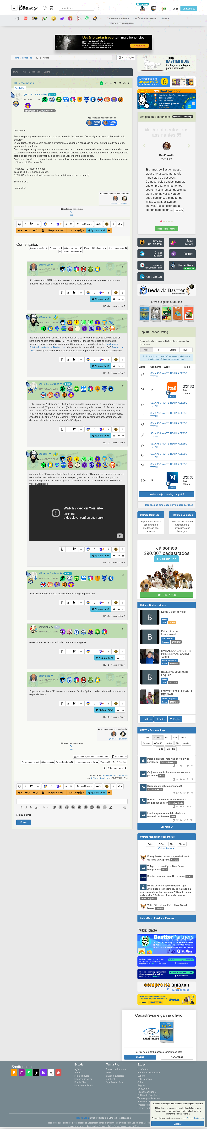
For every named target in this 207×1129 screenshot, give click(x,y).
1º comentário (106, 762)
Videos (148, 719)
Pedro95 (45, 626)
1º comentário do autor (94, 248)
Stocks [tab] (186, 743)
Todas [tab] (150, 844)
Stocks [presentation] (173, 349)
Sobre (140, 1082)
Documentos (34, 71)
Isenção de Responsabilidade (146, 1090)
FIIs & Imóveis (81, 1075)
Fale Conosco (144, 1078)
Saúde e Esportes (115, 1075)
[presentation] (21, 807)
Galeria (47, 71)
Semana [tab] (157, 737)
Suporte (141, 1075)
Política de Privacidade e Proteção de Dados (150, 1103)
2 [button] (25, 224)
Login (176, 8)
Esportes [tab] (171, 748)
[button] (14, 7)
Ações (77, 1069)
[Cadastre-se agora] (104, 43)
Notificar (122, 762)
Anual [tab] (183, 737)
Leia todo (178, 210)
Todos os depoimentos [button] (167, 228)
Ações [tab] (169, 743)
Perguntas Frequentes (148, 1072)
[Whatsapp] (29, 1072)
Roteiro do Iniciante (116, 1069)
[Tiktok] (36, 1072)
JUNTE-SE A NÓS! (166, 594)
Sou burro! (25, 814)
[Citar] (109, 230)
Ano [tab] (175, 737)
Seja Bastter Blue (115, 1082)
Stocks (77, 1072)
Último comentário (117, 248)
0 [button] (38, 224)
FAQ (24, 71)
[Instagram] (22, 1072)
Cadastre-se (189, 8)
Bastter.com (82, 1117)
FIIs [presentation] (159, 349)
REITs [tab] (160, 748)
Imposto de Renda (83, 1085)
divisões (190, 268)
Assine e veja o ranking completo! (166, 494)
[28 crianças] (142, 9)
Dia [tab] (147, 737)
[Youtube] (58, 1072)
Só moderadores (72, 248)
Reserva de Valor (83, 1078)
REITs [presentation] (186, 349)
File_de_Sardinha (35, 94)
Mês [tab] (167, 737)
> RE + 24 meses (120, 775)
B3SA (172, 487)
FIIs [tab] (177, 743)
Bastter (45, 317)
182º (53, 94)
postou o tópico (168, 858)
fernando (46, 264)
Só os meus (55, 248)
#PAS (108, 1072)
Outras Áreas (165, 848)
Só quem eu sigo (38, 248)
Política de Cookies (195, 1118)
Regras (141, 1085)
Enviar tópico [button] (121, 756)
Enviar (23, 822)
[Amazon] (14, 1072)
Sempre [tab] (146, 743)
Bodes (161, 719)
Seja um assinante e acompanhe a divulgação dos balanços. (150, 526)
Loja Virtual (143, 1069)
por (170, 762)
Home (16, 57)
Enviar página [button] (127, 57)
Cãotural (110, 1078)
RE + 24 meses (24, 83)
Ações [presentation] (146, 349)
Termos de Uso (145, 1107)
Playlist (176, 719)
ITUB (172, 396)
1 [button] (68, 429)
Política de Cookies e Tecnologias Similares (148, 1096)
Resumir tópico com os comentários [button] (92, 756)
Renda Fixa (80, 1082)
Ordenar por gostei (71, 251)
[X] (51, 1072)
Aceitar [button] (177, 1123)
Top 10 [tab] (159, 743)
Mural (15, 71)
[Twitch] (43, 1072)
